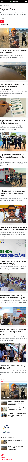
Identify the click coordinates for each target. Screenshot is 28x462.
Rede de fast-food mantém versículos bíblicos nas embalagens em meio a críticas (13, 332)
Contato (3, 454)
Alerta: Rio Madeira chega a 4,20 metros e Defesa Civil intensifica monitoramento (14, 87)
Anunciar (3, 457)
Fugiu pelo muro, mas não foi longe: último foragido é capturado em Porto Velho (13, 157)
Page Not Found (7, 5)
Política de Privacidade (6, 459)
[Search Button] (2, 21)
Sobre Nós (3, 456)
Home (1, 5)
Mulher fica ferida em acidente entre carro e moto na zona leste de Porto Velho (12, 193)
